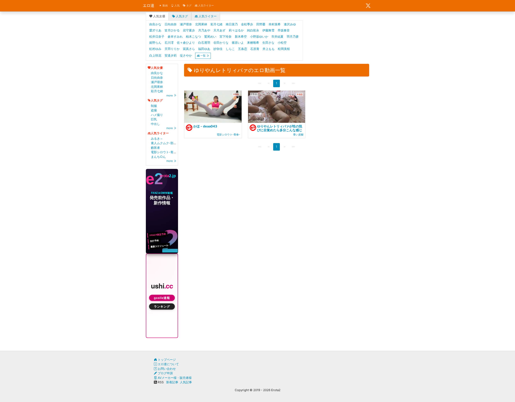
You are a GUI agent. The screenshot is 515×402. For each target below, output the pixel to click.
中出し (155, 124)
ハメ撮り (157, 115)
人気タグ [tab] (181, 16)
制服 (154, 106)
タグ (188, 5)
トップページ (166, 360)
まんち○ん (158, 157)
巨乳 (154, 119)
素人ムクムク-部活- (164, 143)
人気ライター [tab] (207, 16)
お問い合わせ (166, 369)
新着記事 (172, 382)
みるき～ (157, 139)
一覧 (203, 55)
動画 (165, 5)
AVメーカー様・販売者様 (174, 378)
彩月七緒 (157, 91)
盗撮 (154, 110)
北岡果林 (157, 87)
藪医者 (155, 148)
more (170, 95)
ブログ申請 (165, 373)
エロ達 (148, 5)
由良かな (157, 73)
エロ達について (168, 364)
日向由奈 (157, 78)
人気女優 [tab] (158, 16)
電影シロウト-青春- (164, 152)
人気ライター (205, 5)
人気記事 (186, 382)
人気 (177, 5)
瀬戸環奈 (157, 82)
